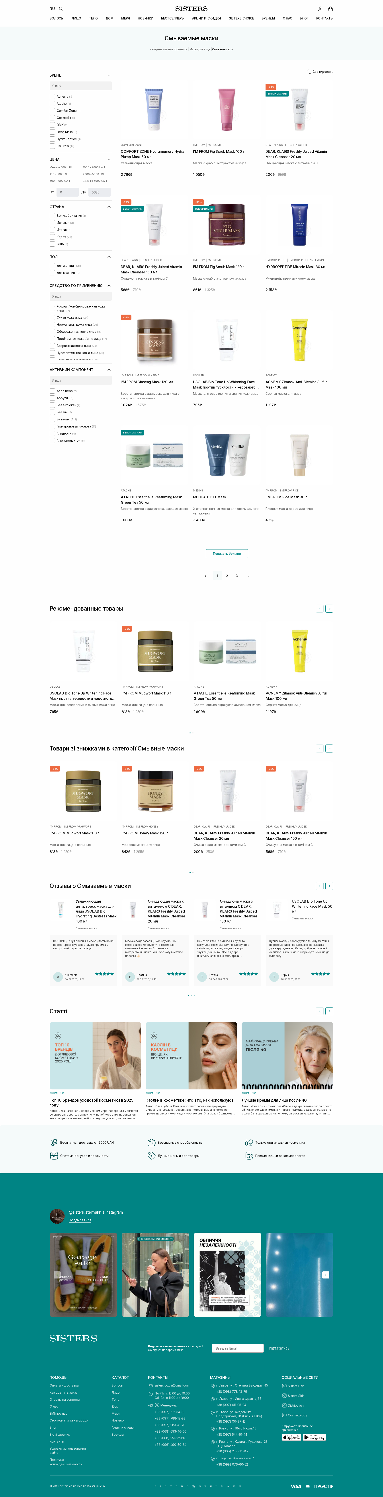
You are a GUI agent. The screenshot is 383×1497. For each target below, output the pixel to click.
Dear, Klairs (274, 145)
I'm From (199, 145)
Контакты (57, 1441)
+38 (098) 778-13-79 (231, 1391)
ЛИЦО (76, 18)
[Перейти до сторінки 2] (192, 732)
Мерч (116, 1413)
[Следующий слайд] (329, 609)
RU (52, 8)
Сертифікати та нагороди (69, 1420)
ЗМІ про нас (58, 1413)
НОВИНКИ (145, 18)
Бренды (118, 1434)
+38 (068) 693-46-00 (170, 1431)
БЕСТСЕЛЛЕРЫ (172, 18)
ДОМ (109, 18)
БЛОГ (304, 18)
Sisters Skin (296, 1396)
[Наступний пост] (325, 1274)
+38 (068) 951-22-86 (170, 1438)
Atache (126, 490)
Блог (53, 1427)
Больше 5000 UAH (95, 180)
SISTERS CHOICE (241, 18)
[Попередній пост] (57, 1274)
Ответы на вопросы (65, 1399)
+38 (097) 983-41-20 (170, 1425)
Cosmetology (297, 1415)
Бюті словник (60, 1434)
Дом (115, 1406)
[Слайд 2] (191, 995)
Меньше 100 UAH (61, 167)
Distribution (296, 1405)
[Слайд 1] (188, 995)
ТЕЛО (93, 18)
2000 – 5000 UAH (94, 174)
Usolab (198, 375)
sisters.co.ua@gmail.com (172, 1385)
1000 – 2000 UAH (94, 167)
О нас (54, 1406)
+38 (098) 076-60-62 (232, 1464)
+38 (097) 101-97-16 (231, 1421)
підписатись (279, 1348)
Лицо (115, 1392)
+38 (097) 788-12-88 (170, 1418)
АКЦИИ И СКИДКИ (206, 18)
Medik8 (198, 490)
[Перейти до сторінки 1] (190, 732)
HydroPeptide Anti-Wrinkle (308, 260)
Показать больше (227, 553)
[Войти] (320, 9)
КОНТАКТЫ (324, 18)
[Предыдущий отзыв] (320, 886)
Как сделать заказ (64, 1392)
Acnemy (271, 375)
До (83, 192)
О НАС (287, 18)
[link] (330, 9)
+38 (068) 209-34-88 (232, 1451)
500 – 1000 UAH (60, 180)
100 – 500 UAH (59, 174)
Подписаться (80, 1220)
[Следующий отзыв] (329, 886)
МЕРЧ (125, 18)
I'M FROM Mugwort (150, 686)
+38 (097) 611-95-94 (231, 1405)
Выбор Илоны (204, 208)
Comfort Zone (132, 145)
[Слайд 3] (194, 995)
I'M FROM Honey (147, 826)
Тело (115, 1399)
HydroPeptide (276, 260)
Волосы (117, 1385)
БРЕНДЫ (268, 18)
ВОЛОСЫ (57, 18)
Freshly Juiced (296, 145)
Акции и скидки (123, 1427)
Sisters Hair (296, 1386)
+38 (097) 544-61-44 (231, 1434)
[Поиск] (61, 9)
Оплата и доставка (64, 1385)
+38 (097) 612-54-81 (169, 1412)
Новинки (118, 1420)
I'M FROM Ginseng (147, 375)
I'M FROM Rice (289, 490)
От (52, 192)
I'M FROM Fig (216, 145)
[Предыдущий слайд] (320, 609)
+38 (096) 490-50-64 (170, 1445)
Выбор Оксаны (277, 93)
